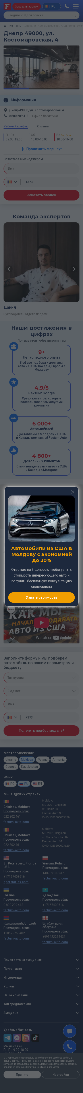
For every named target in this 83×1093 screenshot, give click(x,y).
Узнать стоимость (41, 597)
